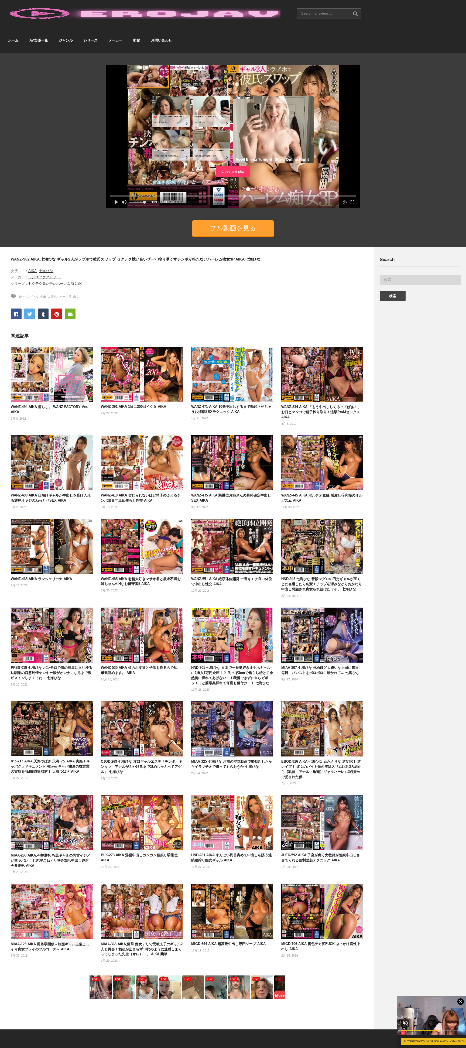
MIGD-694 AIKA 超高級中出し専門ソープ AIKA (228, 944)
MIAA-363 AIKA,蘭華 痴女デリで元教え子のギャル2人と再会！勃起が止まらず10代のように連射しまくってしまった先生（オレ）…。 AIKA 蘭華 (142, 949)
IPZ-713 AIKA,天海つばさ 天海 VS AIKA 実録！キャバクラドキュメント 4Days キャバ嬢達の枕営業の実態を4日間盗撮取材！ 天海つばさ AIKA (50, 766)
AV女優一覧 (38, 40)
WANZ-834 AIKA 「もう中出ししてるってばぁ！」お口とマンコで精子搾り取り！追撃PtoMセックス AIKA (321, 412)
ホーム (13, 40)
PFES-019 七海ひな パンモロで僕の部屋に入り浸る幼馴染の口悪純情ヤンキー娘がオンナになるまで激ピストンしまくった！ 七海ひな (51, 673)
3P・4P (23, 296)
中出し (44, 296)
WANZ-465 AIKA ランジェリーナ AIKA (41, 579)
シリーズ (91, 40)
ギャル (34, 296)
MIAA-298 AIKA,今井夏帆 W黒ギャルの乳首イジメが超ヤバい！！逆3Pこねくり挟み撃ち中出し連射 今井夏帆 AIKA (50, 860)
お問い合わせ (161, 40)
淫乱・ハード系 (61, 296)
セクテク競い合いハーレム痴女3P (54, 284)
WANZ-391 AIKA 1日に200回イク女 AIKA (133, 407)
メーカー (115, 40)
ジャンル (66, 40)
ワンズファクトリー (44, 277)
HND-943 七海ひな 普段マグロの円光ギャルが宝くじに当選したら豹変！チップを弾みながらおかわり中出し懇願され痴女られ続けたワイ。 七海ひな (321, 584)
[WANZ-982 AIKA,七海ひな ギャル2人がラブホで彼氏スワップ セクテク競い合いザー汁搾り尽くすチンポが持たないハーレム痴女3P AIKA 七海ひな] (52, 374)
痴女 (76, 296)
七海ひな (46, 271)
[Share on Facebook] (16, 314)
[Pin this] (56, 314)
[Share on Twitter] (29, 314)
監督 (136, 40)
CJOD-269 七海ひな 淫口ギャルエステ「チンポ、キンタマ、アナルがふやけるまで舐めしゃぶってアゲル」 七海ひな (141, 766)
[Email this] (70, 314)
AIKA (32, 271)
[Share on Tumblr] (43, 314)
